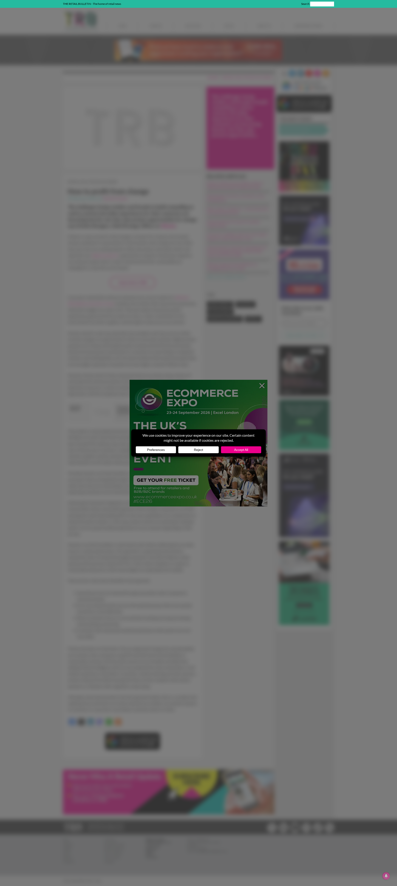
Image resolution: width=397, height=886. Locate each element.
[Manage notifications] (386, 876)
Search (305, 4)
